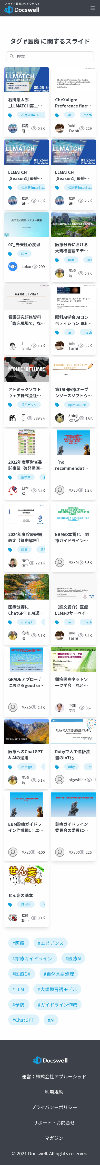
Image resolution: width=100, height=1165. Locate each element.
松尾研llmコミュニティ (37, 115)
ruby (71, 766)
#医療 (18, 943)
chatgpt (26, 622)
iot (90, 766)
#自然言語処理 (59, 973)
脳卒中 (26, 477)
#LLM (18, 989)
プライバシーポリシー (54, 1107)
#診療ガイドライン (32, 958)
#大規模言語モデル (57, 989)
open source (77, 404)
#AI (51, 1020)
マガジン (54, 1137)
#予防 (18, 1004)
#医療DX (21, 973)
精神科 (26, 904)
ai (69, 115)
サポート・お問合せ (54, 1122)
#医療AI (73, 958)
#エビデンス (51, 943)
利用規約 (54, 1091)
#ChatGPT (23, 1020)
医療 (71, 259)
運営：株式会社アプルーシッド (54, 1076)
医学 (24, 253)
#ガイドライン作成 (57, 1004)
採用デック (29, 404)
